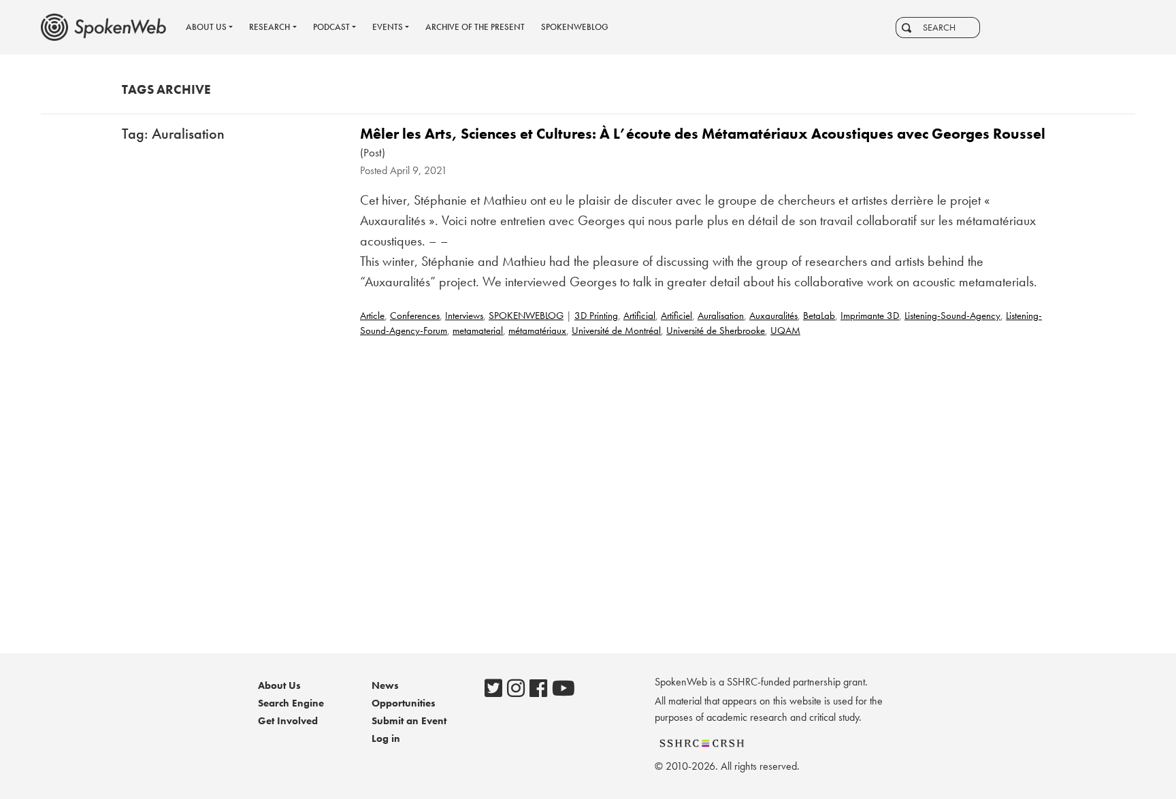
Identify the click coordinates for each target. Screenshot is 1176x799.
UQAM (785, 330)
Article (372, 315)
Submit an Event (409, 721)
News (385, 685)
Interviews (464, 315)
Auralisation (721, 315)
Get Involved (288, 721)
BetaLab (819, 315)
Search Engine (291, 703)
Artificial (639, 315)
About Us (279, 685)
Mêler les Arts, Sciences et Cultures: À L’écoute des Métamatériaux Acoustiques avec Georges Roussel (702, 133)
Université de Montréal (616, 330)
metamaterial (478, 330)
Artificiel (676, 315)
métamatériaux (537, 330)
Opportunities (404, 703)
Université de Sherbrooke (715, 330)
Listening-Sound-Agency (952, 315)
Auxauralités (773, 315)
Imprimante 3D (869, 315)
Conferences (415, 315)
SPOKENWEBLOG (526, 315)
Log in (386, 738)
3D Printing (596, 315)
